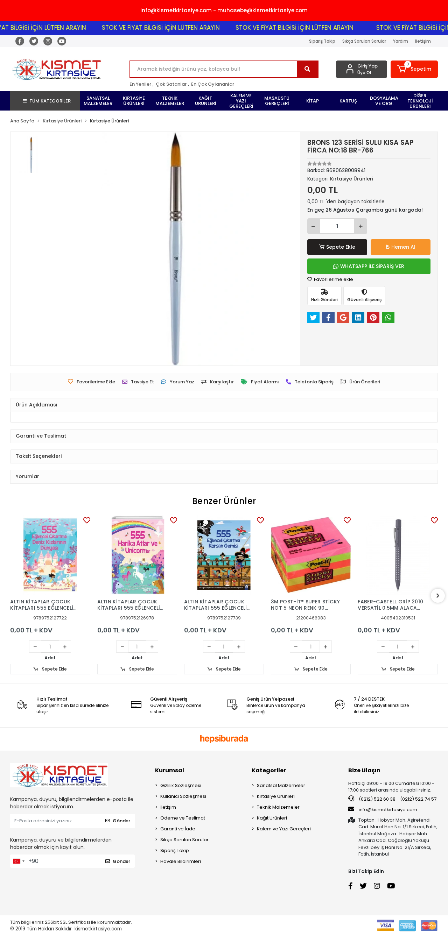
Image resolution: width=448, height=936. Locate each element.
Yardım (400, 41)
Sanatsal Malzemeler (281, 785)
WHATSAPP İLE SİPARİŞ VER (372, 266)
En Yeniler (140, 84)
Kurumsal (169, 770)
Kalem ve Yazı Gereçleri (284, 828)
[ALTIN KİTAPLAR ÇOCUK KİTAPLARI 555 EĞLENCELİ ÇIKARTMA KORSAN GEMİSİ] (224, 555)
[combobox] (18, 861)
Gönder (121, 820)
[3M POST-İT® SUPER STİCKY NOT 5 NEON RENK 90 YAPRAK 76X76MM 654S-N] (311, 555)
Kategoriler (269, 770)
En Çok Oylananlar (212, 84)
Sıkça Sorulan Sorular (364, 41)
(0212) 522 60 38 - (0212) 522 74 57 (397, 799)
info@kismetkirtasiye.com (388, 809)
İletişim (423, 41)
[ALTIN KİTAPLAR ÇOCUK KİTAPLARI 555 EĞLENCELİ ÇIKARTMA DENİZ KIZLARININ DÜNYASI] (50, 555)
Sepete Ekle (340, 246)
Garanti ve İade (177, 828)
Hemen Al (403, 246)
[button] (414, 69)
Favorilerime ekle (333, 279)
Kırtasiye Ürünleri (276, 796)
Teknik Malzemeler (278, 807)
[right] (438, 595)
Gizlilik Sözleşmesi (180, 785)
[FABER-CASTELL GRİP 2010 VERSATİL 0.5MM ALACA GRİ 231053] (398, 555)
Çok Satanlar (171, 84)
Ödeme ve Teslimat (182, 818)
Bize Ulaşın (364, 770)
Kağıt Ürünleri (272, 818)
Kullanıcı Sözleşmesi (183, 796)
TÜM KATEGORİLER (50, 101)
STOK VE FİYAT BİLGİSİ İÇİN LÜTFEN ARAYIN (147, 27)
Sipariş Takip (322, 41)
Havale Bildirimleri (180, 861)
